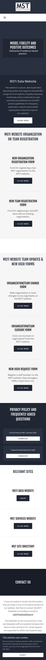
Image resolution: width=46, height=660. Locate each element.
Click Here (23, 224)
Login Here (23, 120)
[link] (23, 7)
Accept (23, 655)
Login (23, 498)
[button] (5, 17)
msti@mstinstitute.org (23, 614)
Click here (23, 181)
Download (23, 439)
